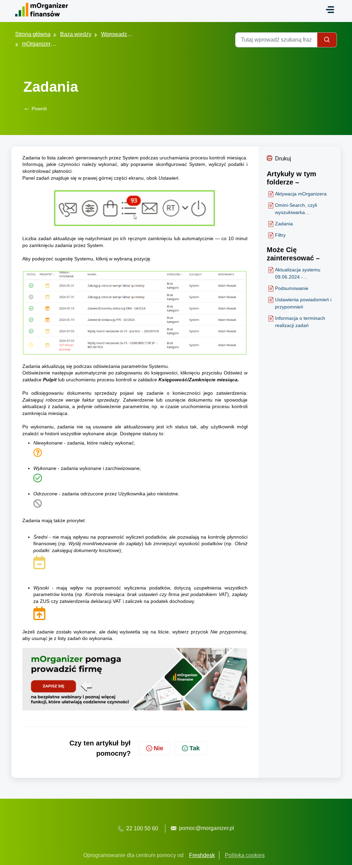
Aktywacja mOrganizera (301, 193)
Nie (158, 748)
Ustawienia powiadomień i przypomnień (303, 303)
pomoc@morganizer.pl (206, 828)
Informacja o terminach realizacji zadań (300, 321)
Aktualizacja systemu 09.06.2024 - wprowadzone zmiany (298, 274)
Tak (194, 748)
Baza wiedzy (75, 34)
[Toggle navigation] (330, 9)
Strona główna (33, 34)
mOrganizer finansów (48, 44)
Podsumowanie (291, 288)
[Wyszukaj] (327, 39)
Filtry (280, 235)
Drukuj (283, 158)
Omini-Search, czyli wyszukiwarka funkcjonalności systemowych (296, 209)
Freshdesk (202, 855)
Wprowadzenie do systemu (134, 34)
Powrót (35, 108)
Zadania (284, 223)
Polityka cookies (245, 855)
